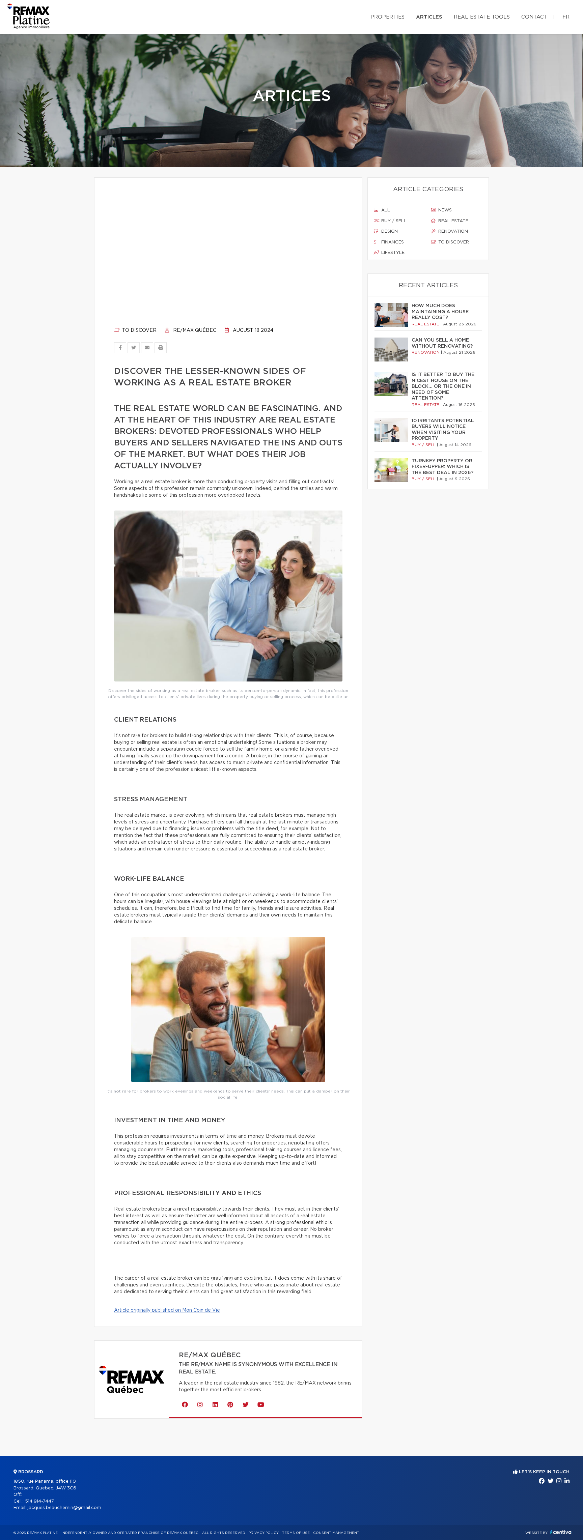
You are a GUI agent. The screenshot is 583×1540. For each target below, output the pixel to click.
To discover (139, 330)
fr (566, 17)
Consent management (336, 1533)
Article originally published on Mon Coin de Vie (167, 1310)
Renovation (452, 231)
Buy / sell (393, 221)
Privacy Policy (264, 1533)
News (444, 210)
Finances (392, 242)
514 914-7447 (39, 1501)
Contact (534, 17)
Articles (429, 17)
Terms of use (296, 1533)
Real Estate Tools (482, 17)
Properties (387, 17)
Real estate (452, 221)
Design (389, 231)
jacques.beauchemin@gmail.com (64, 1508)
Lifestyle (392, 253)
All (385, 210)
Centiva (561, 1532)
